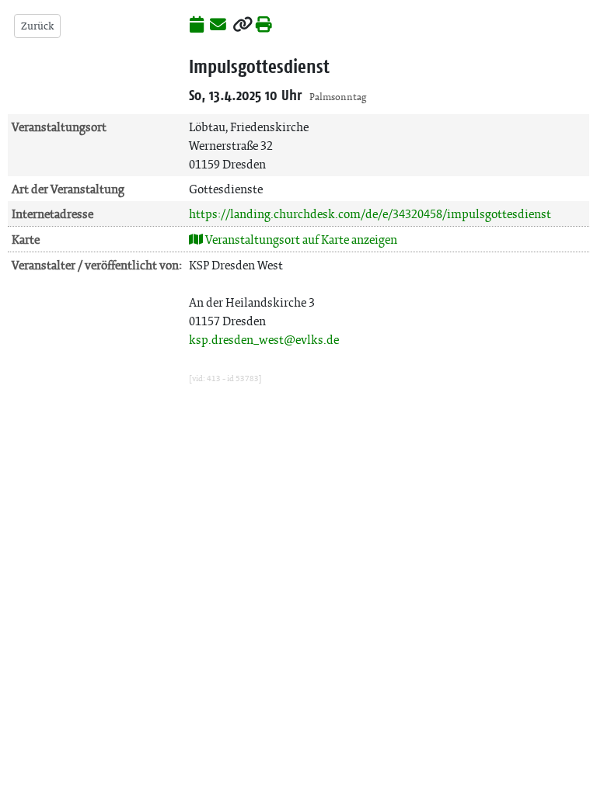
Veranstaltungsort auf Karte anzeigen (300, 239)
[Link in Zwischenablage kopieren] (242, 25)
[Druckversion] (264, 25)
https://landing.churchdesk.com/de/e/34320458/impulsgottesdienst (370, 214)
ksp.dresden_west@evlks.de (264, 340)
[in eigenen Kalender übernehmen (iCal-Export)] (197, 25)
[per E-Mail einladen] (218, 25)
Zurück (37, 26)
